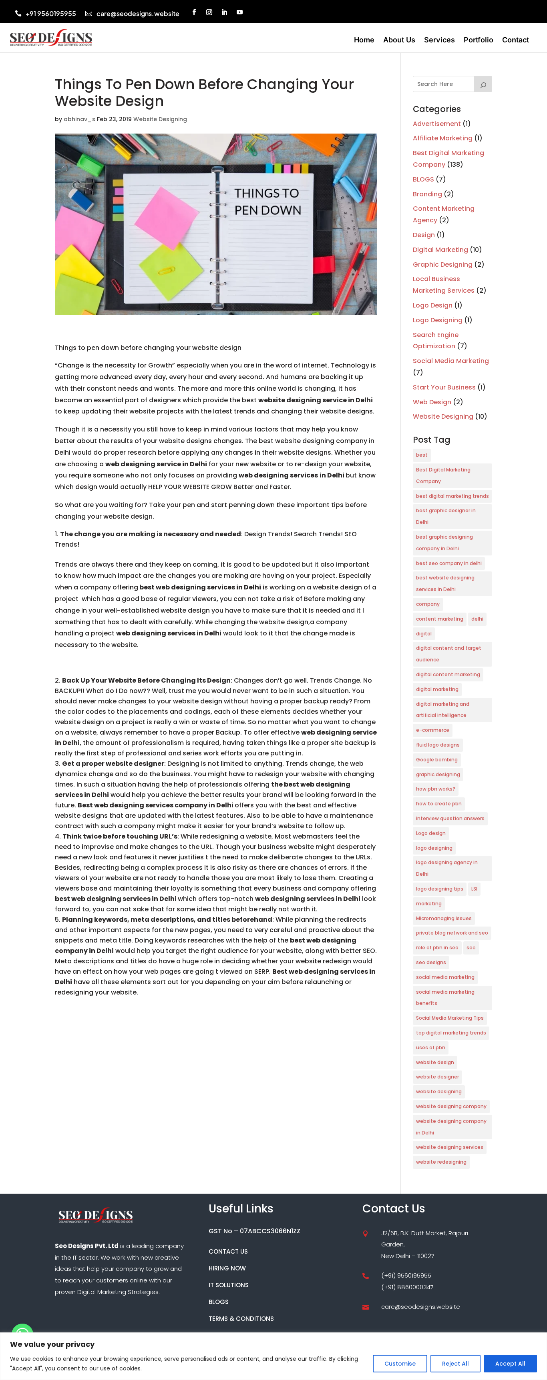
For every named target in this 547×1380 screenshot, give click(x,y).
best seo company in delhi (449, 563)
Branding (427, 194)
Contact (515, 40)
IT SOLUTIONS (229, 1285)
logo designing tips (439, 888)
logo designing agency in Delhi (447, 868)
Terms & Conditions (241, 1318)
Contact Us (228, 1251)
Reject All (455, 1364)
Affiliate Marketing (443, 138)
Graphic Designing (443, 264)
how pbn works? (435, 788)
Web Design (432, 402)
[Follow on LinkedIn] (225, 12)
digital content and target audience (448, 654)
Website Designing (160, 119)
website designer (437, 1076)
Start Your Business (444, 387)
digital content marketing (448, 674)
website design (435, 1062)
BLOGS (423, 179)
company (428, 604)
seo (471, 947)
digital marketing (437, 689)
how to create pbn (439, 803)
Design (424, 235)
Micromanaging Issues (444, 918)
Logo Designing (438, 320)
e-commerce (432, 730)
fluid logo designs (438, 744)
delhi (477, 618)
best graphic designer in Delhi (446, 516)
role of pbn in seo (437, 947)
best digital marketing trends (452, 496)
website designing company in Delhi (451, 1127)
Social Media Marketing (451, 360)
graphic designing (438, 774)
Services (439, 40)
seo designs (431, 962)
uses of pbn (430, 1047)
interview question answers (450, 818)
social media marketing (445, 977)
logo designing (434, 848)
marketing (429, 903)
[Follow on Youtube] (240, 12)
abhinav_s (79, 119)
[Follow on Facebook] (194, 12)
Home (364, 40)
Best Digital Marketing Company (443, 475)
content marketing (439, 618)
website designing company (451, 1106)
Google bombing (437, 759)
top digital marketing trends (451, 1032)
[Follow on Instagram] (209, 12)
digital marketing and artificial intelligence (442, 710)
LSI (474, 888)
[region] (273, 1356)
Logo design (431, 833)
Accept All (510, 1364)
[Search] (483, 84)
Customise (400, 1364)
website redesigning (441, 1161)
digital (424, 633)
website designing (439, 1091)
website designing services (449, 1147)
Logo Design (432, 305)
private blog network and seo (452, 932)
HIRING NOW (227, 1268)
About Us (399, 40)
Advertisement (437, 123)
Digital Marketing (440, 249)
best (422, 454)
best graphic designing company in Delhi (444, 542)
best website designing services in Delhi (445, 583)
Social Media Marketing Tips (450, 1018)
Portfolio (478, 40)
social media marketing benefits (445, 998)
